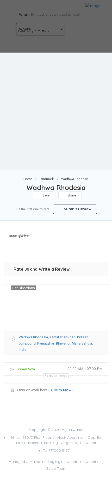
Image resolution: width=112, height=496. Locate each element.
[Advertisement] (56, 111)
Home (28, 179)
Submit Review (77, 209)
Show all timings (57, 375)
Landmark (46, 179)
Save (45, 195)
